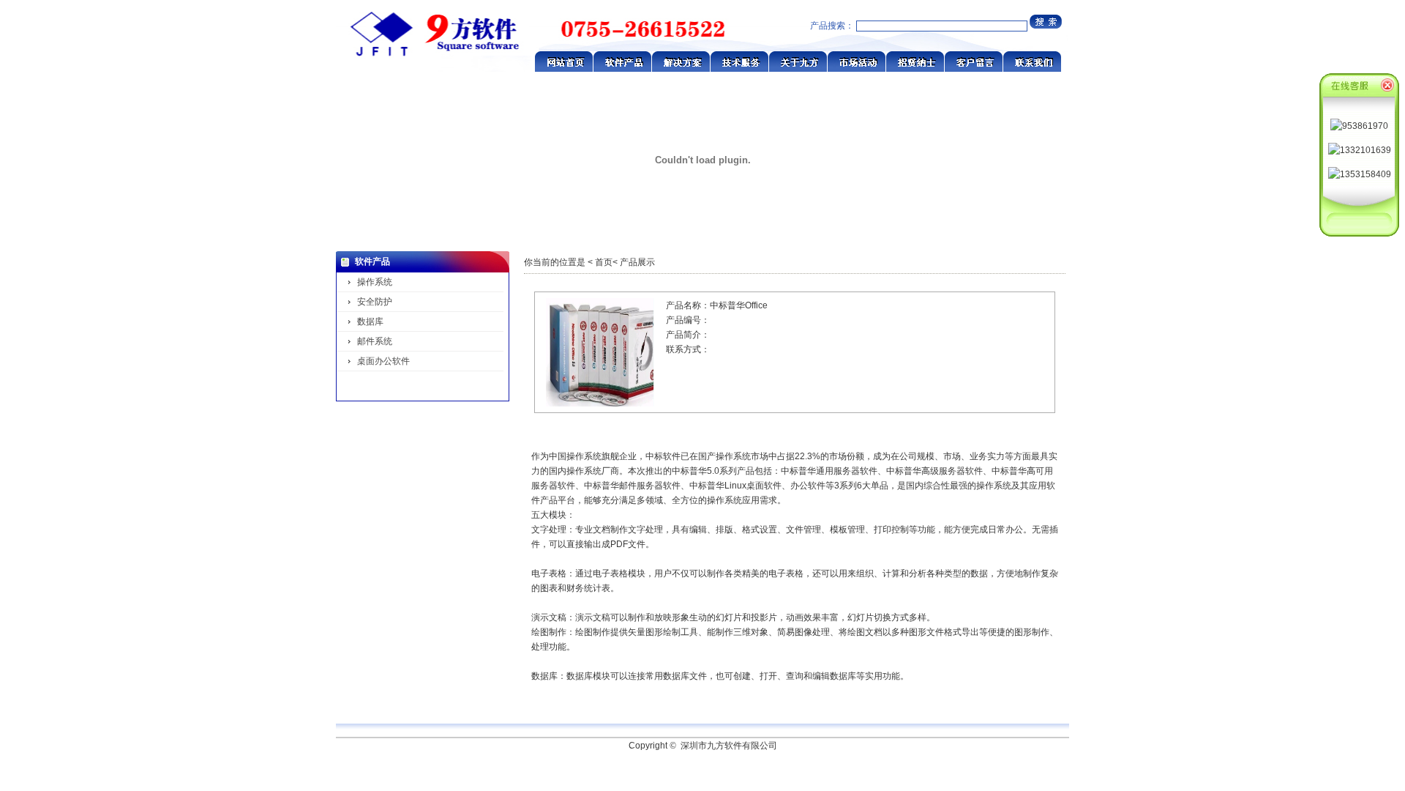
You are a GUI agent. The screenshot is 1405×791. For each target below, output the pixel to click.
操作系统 (374, 282)
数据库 (370, 321)
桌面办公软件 (383, 361)
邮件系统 (374, 341)
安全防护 (374, 302)
